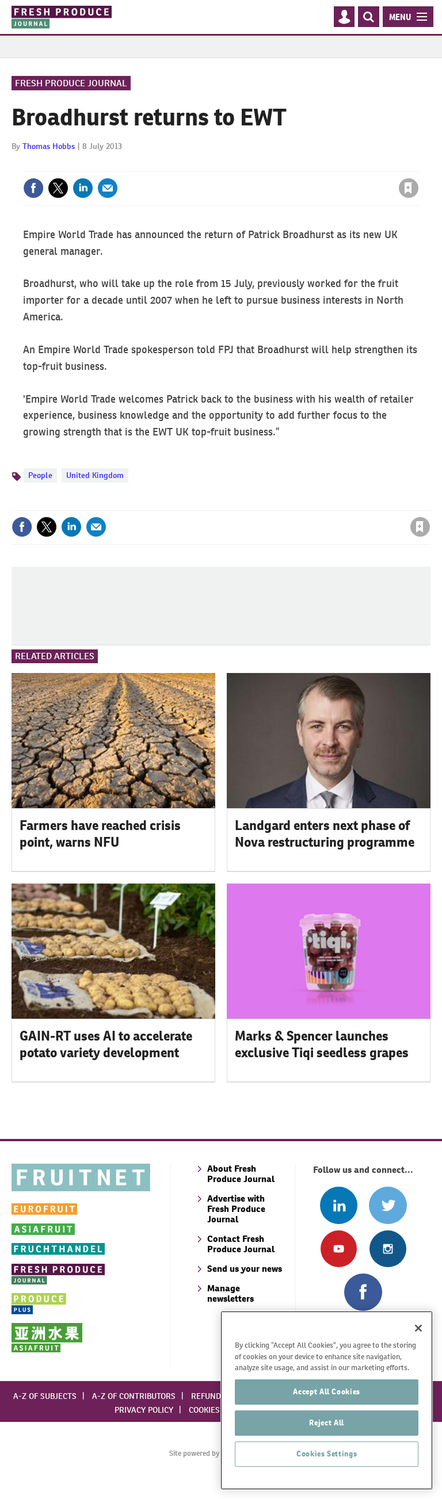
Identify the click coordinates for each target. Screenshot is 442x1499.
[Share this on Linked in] (83, 188)
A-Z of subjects (45, 1396)
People (40, 475)
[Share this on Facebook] (33, 188)
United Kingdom (95, 475)
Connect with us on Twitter (387, 1205)
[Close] (418, 1328)
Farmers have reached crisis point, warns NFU (100, 834)
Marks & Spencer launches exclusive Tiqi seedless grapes (322, 1044)
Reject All (326, 1423)
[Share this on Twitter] (58, 188)
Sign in (271, 164)
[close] (417, 164)
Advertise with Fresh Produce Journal (236, 1208)
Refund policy (220, 1396)
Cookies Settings (326, 1454)
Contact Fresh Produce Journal (241, 1244)
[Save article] (408, 188)
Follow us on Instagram (387, 1248)
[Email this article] (107, 188)
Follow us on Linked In (338, 1205)
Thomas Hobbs (48, 146)
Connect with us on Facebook (363, 1292)
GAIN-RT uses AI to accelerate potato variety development (106, 1044)
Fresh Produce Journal (71, 83)
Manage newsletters (230, 1293)
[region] (326, 1400)
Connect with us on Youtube (338, 1248)
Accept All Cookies (326, 1392)
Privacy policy (144, 1410)
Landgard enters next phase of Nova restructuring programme (324, 834)
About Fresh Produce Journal (241, 1174)
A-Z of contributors (134, 1396)
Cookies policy (218, 1410)
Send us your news (244, 1269)
